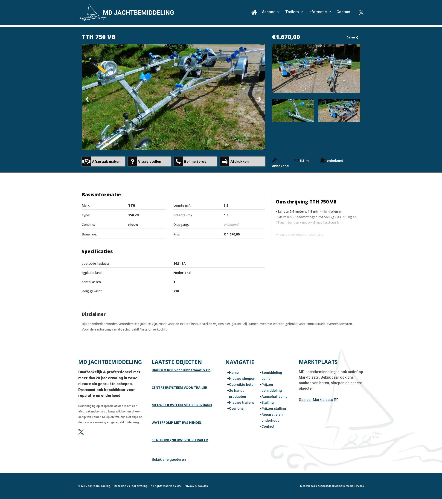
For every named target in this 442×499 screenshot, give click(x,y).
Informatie (317, 12)
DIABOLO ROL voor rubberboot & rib (181, 370)
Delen (351, 37)
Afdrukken (239, 161)
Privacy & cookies (196, 486)
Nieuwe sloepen (242, 379)
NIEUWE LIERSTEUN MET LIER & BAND (182, 405)
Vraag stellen (149, 161)
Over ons (236, 408)
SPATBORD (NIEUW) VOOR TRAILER (180, 440)
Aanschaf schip (275, 397)
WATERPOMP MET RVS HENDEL (177, 422)
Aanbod (269, 12)
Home (234, 373)
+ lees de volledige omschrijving (300, 234)
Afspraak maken (106, 161)
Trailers (292, 12)
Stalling (268, 402)
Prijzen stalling (274, 408)
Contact (343, 12)
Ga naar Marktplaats (316, 399)
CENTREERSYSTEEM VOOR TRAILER (179, 387)
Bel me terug (195, 161)
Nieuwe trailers (241, 402)
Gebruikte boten (242, 385)
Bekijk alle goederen (169, 459)
